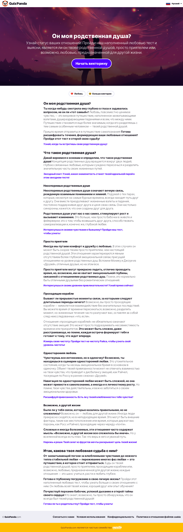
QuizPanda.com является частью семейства (86, 527)
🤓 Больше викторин (100, 93)
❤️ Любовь (77, 93)
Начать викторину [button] (91, 63)
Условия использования (90, 517)
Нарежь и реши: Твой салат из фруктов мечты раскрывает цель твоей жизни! (90, 442)
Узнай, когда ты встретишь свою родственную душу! (75, 144)
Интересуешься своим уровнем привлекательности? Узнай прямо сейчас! (88, 285)
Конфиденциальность (121, 517)
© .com (11, 517)
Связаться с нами (63, 517)
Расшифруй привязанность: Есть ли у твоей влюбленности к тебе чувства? (88, 397)
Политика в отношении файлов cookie (158, 517)
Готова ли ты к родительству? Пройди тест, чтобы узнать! (78, 504)
